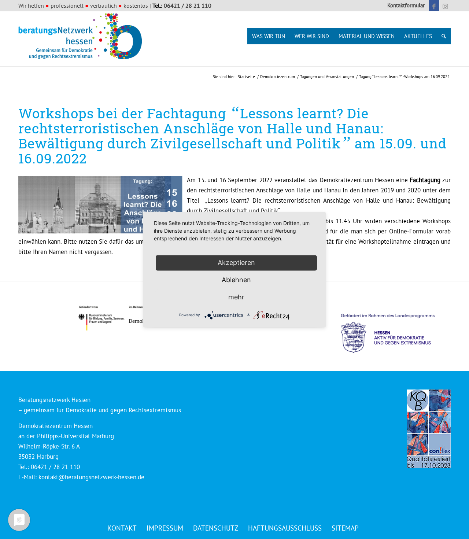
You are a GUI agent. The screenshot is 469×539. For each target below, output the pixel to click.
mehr (236, 297)
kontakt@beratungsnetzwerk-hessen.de (91, 477)
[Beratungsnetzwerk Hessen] (82, 38)
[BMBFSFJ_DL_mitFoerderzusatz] (126, 318)
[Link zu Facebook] (434, 5)
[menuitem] (404, 5)
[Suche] (444, 36)
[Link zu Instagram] (445, 5)
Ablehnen (236, 280)
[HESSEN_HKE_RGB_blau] (396, 326)
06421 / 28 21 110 (187, 5)
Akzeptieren (236, 262)
